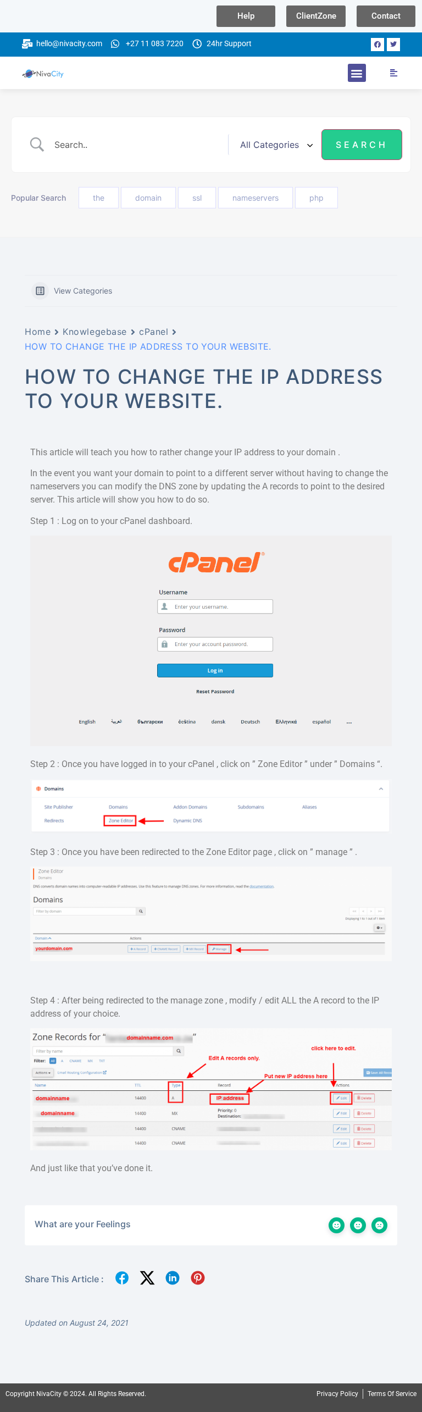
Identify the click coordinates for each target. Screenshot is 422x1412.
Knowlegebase (95, 331)
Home (38, 331)
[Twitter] (393, 44)
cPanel (153, 331)
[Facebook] (377, 44)
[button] (357, 73)
